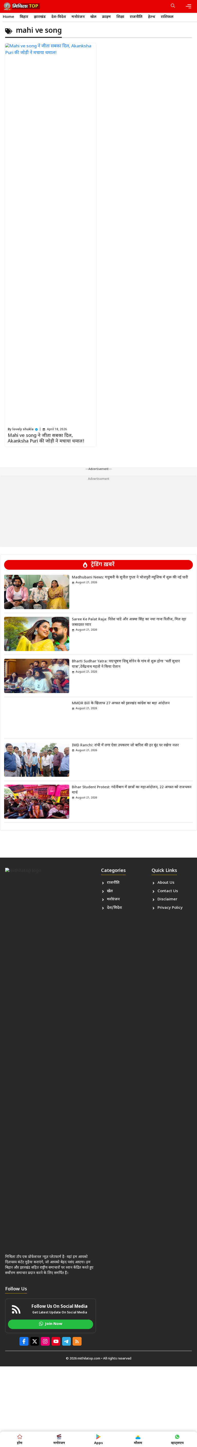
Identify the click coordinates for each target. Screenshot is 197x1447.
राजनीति (136, 17)
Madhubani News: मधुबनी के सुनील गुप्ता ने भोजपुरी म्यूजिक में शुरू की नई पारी (130, 577)
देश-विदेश (58, 17)
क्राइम (106, 17)
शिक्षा (120, 17)
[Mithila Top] (22, 6)
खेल (93, 17)
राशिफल (167, 17)
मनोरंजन (78, 17)
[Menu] (188, 6)
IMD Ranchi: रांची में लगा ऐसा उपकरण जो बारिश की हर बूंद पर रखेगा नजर (125, 745)
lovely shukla (22, 429)
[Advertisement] (98, 511)
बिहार (24, 17)
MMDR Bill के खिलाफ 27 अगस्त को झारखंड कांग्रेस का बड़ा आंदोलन (121, 703)
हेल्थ (151, 17)
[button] (173, 6)
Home (8, 17)
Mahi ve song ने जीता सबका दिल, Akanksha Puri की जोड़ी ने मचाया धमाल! (46, 438)
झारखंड (40, 17)
